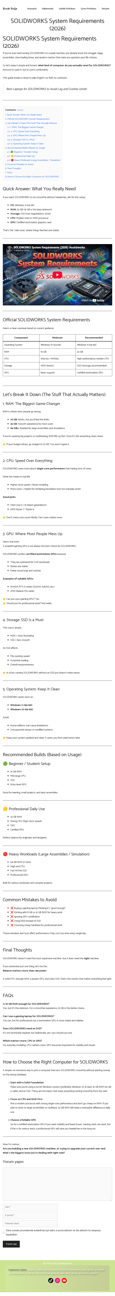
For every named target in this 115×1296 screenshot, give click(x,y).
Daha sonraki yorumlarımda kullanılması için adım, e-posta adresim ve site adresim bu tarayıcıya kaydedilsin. (53, 1232)
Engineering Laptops (17, 1270)
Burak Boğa (10, 8)
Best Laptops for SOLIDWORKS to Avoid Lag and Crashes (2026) (46, 89)
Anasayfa (31, 9)
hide (20, 110)
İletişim (105, 9)
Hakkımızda (47, 9)
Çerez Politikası (88, 9)
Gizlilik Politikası (67, 9)
